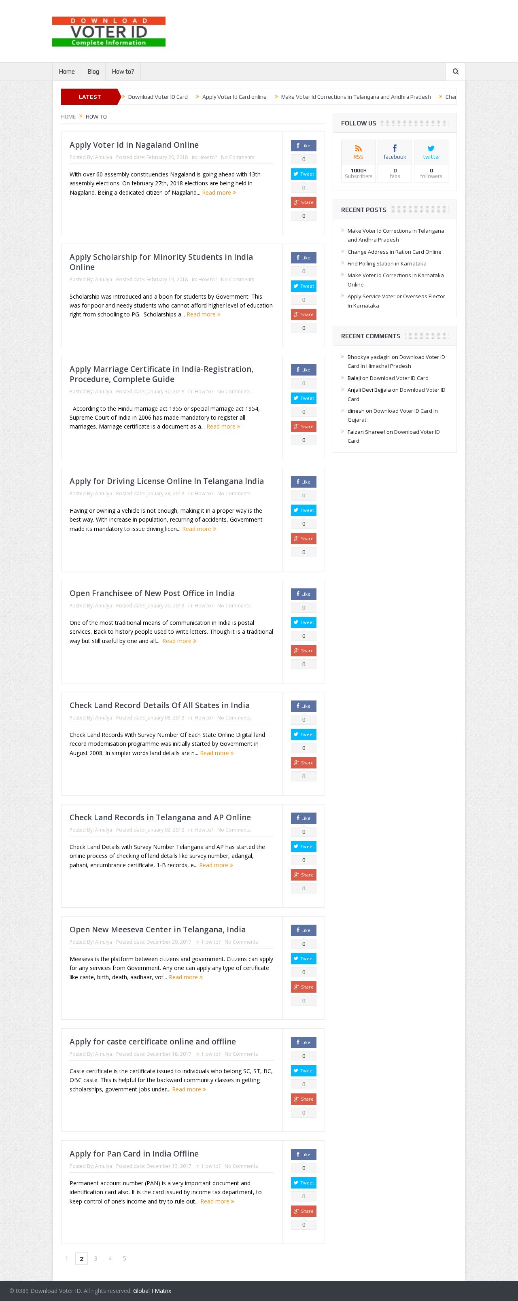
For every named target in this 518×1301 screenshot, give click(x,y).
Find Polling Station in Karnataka (387, 263)
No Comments (237, 157)
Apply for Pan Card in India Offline (134, 1153)
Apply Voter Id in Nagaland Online (134, 145)
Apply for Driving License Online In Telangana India (167, 481)
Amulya (103, 157)
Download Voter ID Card (158, 96)
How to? (123, 71)
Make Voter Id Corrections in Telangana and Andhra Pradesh (356, 96)
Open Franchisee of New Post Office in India (152, 593)
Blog (93, 71)
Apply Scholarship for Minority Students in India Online (161, 262)
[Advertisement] (318, 31)
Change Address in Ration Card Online (395, 251)
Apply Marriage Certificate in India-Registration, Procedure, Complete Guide (161, 374)
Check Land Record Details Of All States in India (160, 705)
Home (67, 71)
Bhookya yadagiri (369, 357)
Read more (217, 192)
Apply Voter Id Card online (234, 96)
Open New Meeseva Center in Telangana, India (158, 929)
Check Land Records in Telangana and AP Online (160, 817)
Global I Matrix (152, 1291)
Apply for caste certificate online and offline (153, 1041)
